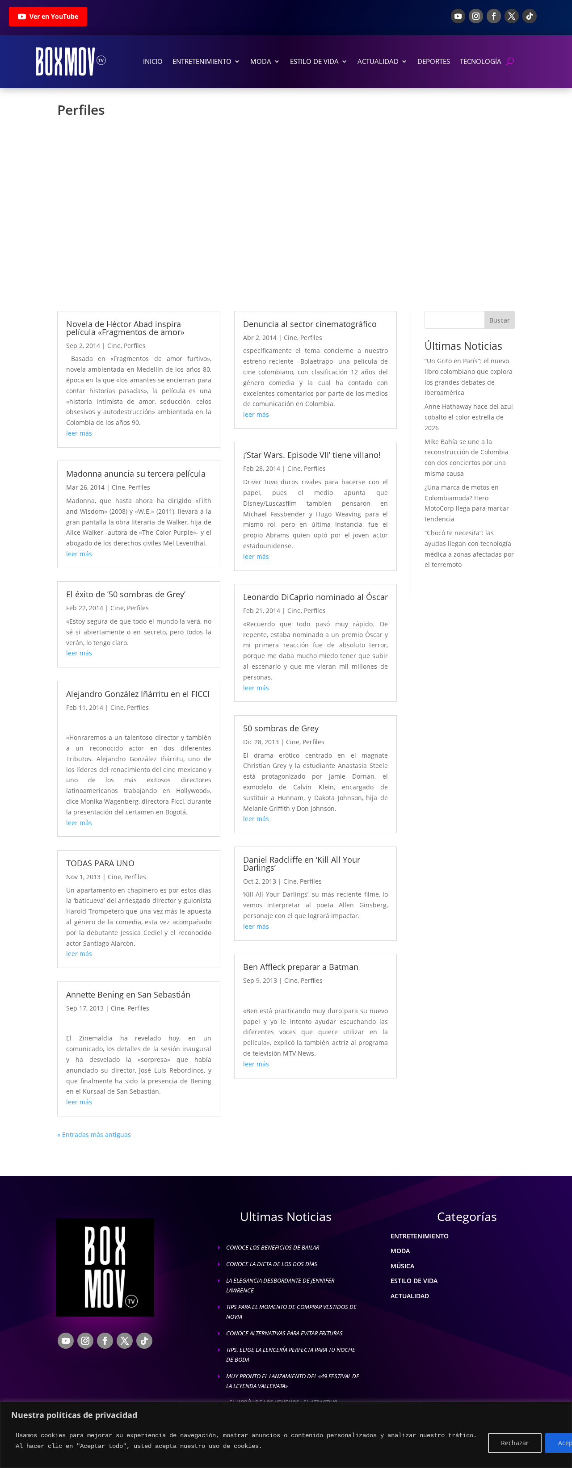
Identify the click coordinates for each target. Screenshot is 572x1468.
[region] (286, 1434)
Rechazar (515, 1443)
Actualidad (378, 61)
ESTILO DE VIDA (414, 1280)
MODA (400, 1250)
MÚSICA (402, 1266)
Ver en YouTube (53, 16)
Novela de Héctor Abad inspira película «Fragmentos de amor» (125, 328)
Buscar (499, 320)
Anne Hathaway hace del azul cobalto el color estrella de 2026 (469, 417)
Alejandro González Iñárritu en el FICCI (138, 693)
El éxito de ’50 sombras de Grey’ (125, 594)
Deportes (433, 61)
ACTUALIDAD (410, 1296)
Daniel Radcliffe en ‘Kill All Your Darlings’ (301, 863)
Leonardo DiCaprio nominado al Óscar (315, 596)
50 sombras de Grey (281, 728)
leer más (79, 433)
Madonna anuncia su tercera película (136, 473)
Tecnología (480, 61)
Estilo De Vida (314, 61)
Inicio (153, 61)
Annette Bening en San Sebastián (128, 994)
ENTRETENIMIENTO (420, 1236)
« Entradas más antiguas (94, 1134)
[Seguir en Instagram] (476, 16)
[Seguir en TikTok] (529, 16)
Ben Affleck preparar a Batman (300, 966)
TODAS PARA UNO (100, 863)
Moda (260, 61)
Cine (114, 345)
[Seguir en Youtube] (458, 16)
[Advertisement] (286, 190)
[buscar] (510, 61)
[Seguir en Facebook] (494, 16)
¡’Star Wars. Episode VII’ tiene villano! (312, 454)
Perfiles (135, 345)
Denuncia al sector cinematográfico (310, 324)
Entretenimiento (201, 61)
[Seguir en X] (512, 16)
